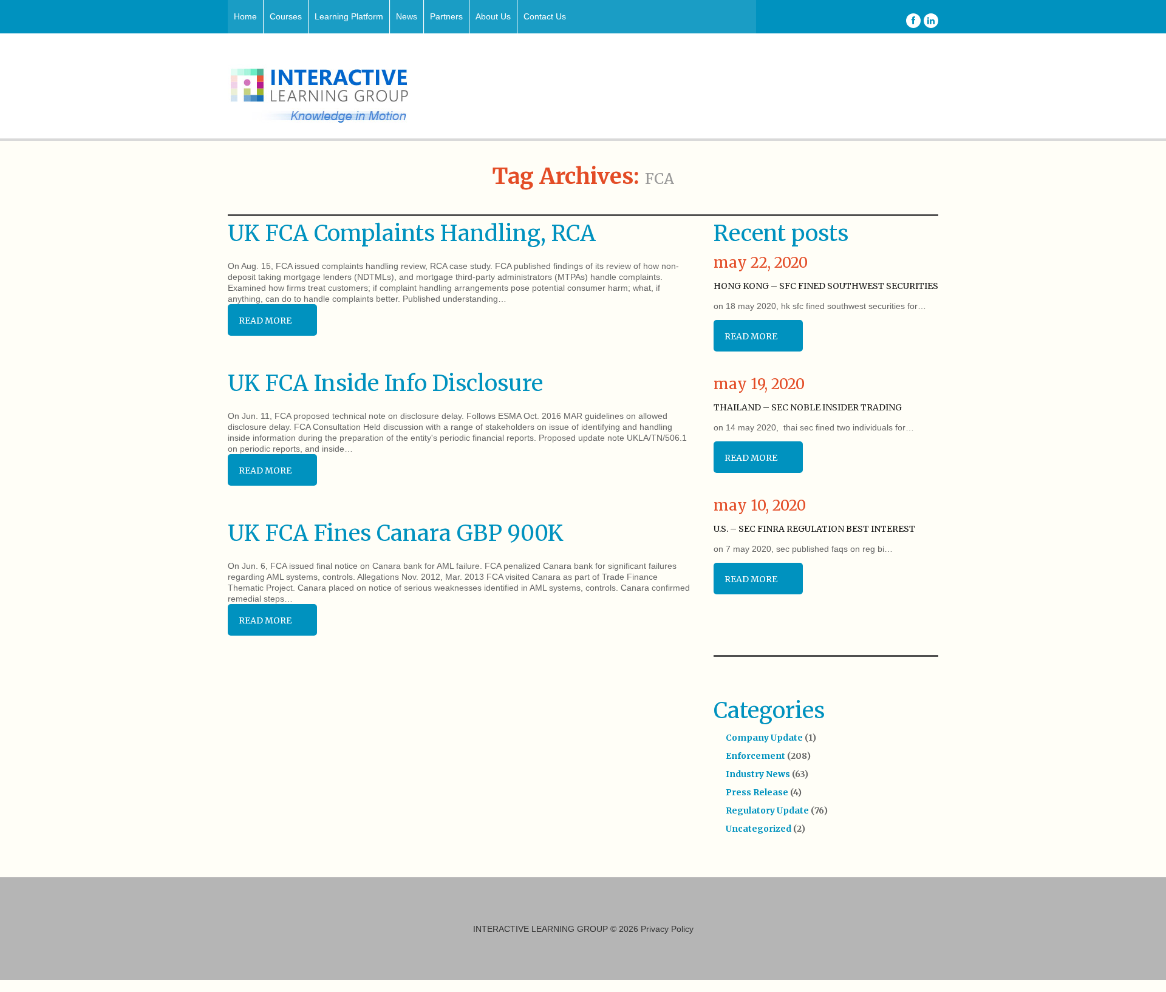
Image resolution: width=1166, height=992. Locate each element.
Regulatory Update (767, 810)
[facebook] (913, 20)
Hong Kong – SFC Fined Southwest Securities (826, 285)
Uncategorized (758, 828)
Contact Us (544, 16)
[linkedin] (931, 20)
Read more (265, 320)
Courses (286, 16)
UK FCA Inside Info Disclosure (385, 383)
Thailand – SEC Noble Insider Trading (808, 407)
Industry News (758, 774)
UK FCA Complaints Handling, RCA (412, 233)
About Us (493, 16)
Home (245, 16)
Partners (446, 16)
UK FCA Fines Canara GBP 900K (396, 533)
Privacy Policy (667, 929)
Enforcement (755, 755)
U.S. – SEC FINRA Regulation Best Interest (814, 528)
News (406, 16)
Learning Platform (349, 16)
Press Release (757, 792)
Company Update (764, 737)
